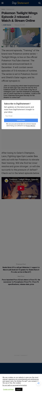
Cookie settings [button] (8, 389)
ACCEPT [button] (18, 389)
